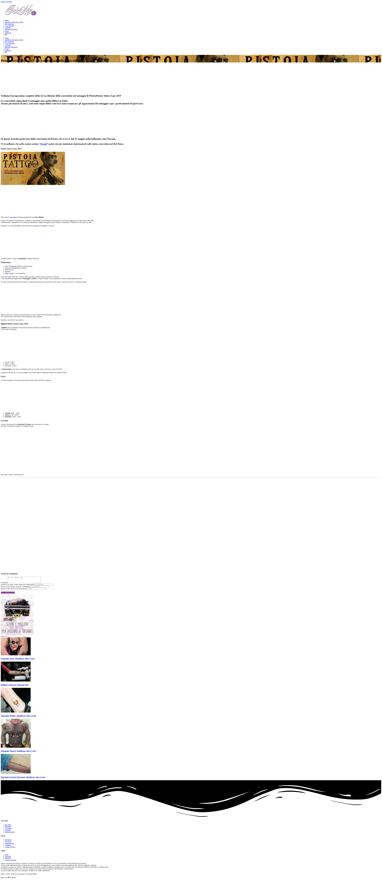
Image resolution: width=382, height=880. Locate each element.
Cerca (2, 636)
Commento (4, 583)
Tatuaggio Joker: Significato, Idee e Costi (17, 659)
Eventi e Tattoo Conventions (14, 56)
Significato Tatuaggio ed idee (14, 22)
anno (9, 277)
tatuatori (14, 266)
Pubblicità (8, 33)
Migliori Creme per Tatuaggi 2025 (15, 685)
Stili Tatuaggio (9, 24)
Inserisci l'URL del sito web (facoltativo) (13, 589)
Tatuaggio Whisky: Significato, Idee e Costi (18, 716)
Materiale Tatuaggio (11, 29)
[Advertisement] (60, 78)
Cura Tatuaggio (10, 26)
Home (7, 20)
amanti (37, 226)
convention (13, 217)
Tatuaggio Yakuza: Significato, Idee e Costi (18, 751)
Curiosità (7, 27)
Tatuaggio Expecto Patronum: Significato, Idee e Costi (23, 777)
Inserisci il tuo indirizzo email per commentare (15, 586)
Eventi (7, 31)
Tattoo (7, 273)
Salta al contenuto (6, 1)
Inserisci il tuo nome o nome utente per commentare (17, 584)
